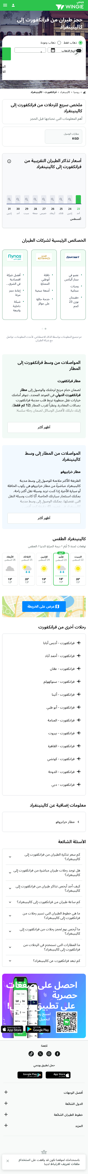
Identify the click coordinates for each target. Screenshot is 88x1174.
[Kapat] (8, 1162)
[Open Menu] (5, 5)
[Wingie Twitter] (40, 1054)
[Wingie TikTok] (31, 1054)
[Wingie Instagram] (48, 1054)
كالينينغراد (65, 92)
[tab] (45, 329)
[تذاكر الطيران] (84, 92)
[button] (78, 199)
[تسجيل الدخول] (13, 5)
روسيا (76, 92)
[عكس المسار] (76, 54)
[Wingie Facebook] (57, 1054)
